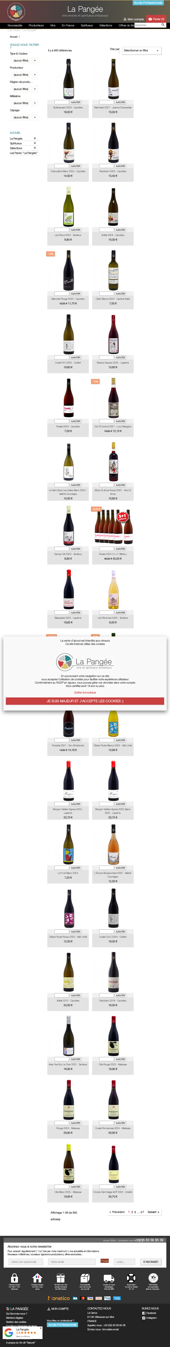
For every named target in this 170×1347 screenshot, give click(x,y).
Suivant (154, 1212)
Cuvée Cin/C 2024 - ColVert (113, 936)
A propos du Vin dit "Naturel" (20, 1342)
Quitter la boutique (85, 692)
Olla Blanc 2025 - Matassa (68, 1192)
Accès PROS (109, 1240)
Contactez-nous (126, 1240)
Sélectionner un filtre (142, 51)
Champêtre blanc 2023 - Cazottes (68, 171)
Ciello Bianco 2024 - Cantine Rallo (113, 298)
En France (68, 25)
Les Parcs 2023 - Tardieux (68, 235)
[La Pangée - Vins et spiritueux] (85, 13)
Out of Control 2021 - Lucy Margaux (112, 426)
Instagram (151, 1317)
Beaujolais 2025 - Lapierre (68, 617)
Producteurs (36, 25)
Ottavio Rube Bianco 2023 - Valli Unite (113, 745)
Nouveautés (15, 25)
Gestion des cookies (16, 1321)
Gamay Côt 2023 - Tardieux (68, 554)
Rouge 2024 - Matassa (68, 1128)
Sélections (105, 25)
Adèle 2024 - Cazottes (113, 235)
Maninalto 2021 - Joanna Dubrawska (112, 107)
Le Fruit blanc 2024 (68, 873)
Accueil (15, 132)
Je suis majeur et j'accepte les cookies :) (85, 701)
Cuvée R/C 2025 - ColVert (68, 362)
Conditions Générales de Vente (21, 1326)
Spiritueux (87, 25)
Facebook (151, 1313)
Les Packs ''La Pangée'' (23, 30)
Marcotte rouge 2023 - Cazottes (68, 298)
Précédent (116, 1212)
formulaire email (110, 1329)
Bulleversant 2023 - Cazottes (68, 107)
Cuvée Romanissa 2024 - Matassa (112, 1128)
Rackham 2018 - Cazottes (112, 1000)
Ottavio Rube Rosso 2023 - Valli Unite (68, 936)
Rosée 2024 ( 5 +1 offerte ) (113, 554)
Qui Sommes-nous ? (16, 1313)
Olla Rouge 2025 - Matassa (113, 1064)
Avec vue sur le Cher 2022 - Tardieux (68, 1064)
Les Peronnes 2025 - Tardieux (113, 617)
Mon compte (58, 1308)
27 (142, 1212)
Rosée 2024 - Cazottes (68, 426)
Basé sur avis (23, 1336)
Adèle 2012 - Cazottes (68, 1000)
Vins (52, 25)
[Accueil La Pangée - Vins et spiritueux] (16, 11)
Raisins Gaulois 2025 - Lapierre (113, 362)
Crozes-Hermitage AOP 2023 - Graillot (112, 1192)
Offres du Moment (130, 25)
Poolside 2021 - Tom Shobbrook (68, 745)
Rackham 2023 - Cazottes (112, 171)
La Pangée (16, 138)
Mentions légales (14, 1317)
